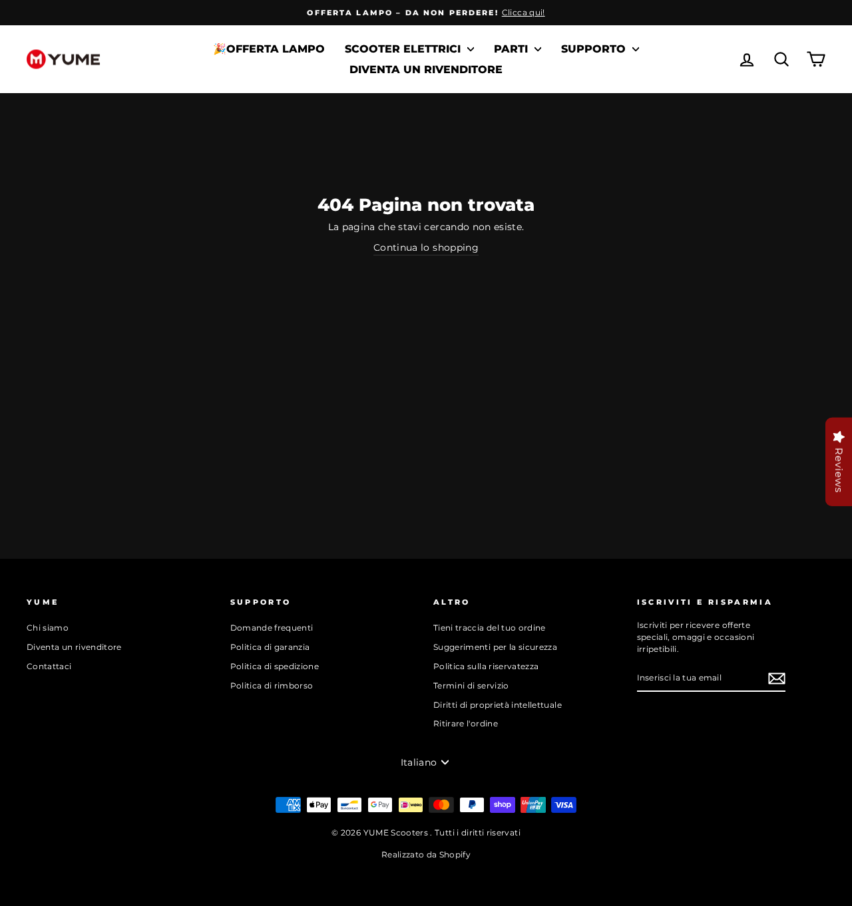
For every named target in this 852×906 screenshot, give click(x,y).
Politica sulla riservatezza (485, 666)
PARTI (512, 49)
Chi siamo (48, 628)
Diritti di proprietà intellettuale (497, 705)
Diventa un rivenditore (426, 69)
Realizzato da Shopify (426, 854)
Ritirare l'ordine (465, 723)
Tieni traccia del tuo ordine (489, 628)
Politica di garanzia (270, 647)
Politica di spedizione (275, 666)
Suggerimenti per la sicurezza (495, 647)
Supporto (595, 49)
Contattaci (49, 666)
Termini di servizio (471, 685)
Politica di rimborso (272, 685)
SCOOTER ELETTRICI (404, 49)
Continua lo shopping (426, 247)
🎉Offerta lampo (269, 49)
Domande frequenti (272, 628)
